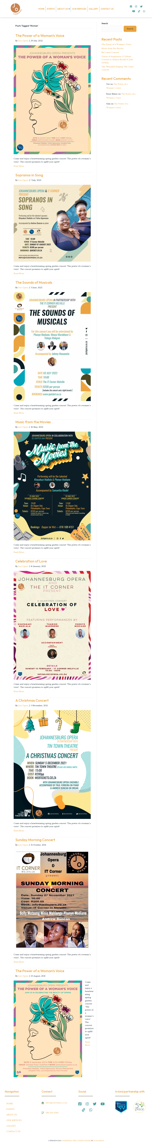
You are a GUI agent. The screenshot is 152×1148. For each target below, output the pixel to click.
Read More (19, 166)
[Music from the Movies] (52, 485)
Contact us (107, 8)
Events (51, 8)
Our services (79, 8)
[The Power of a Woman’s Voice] (52, 99)
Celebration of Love (31, 561)
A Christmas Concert (32, 700)
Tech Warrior (98, 1140)
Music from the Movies (33, 422)
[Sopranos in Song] (52, 222)
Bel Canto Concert (110, 52)
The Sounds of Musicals (33, 282)
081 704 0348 (52, 1112)
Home (41, 8)
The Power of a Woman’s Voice (39, 35)
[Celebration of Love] (52, 625)
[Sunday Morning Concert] (52, 899)
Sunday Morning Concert (35, 840)
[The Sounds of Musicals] (52, 346)
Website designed (84, 1140)
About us (62, 8)
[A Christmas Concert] (52, 764)
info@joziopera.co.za (56, 1103)
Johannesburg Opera (69, 1140)
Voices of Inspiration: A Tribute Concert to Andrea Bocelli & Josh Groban (117, 59)
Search (105, 23)
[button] (69, 9)
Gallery (93, 8)
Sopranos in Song (29, 175)
